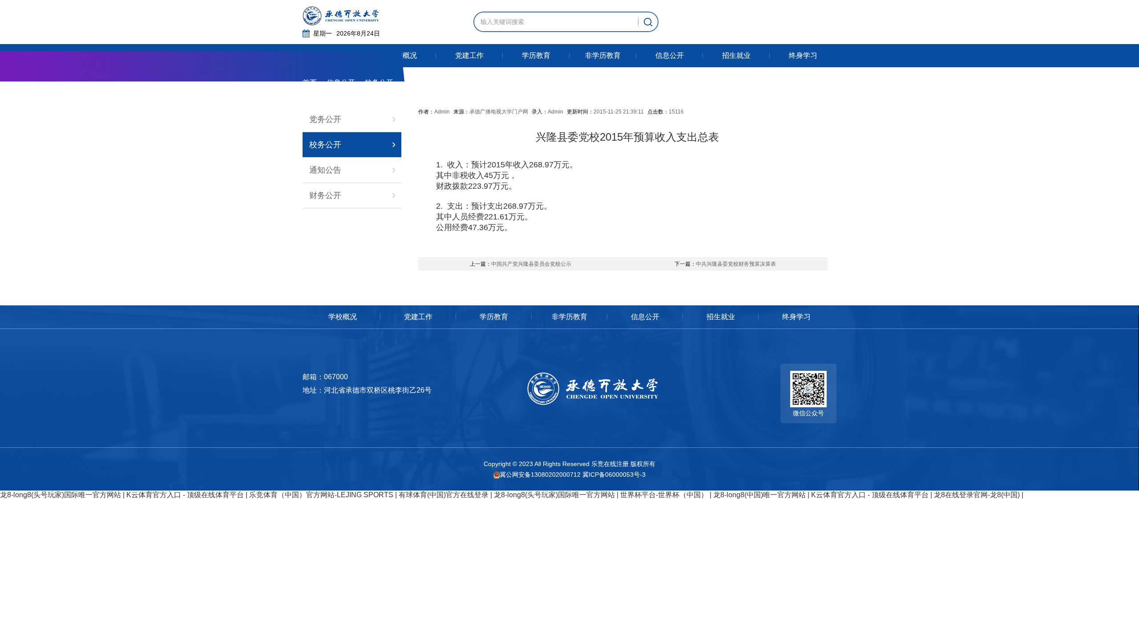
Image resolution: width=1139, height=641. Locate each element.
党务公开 (325, 119)
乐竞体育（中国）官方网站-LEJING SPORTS (321, 495)
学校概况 (342, 316)
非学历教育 (569, 316)
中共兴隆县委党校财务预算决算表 (725, 264)
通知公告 (325, 170)
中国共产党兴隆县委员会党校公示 (520, 264)
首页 (310, 82)
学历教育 (494, 316)
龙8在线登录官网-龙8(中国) (977, 495)
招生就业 (721, 316)
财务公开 (325, 195)
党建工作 (418, 316)
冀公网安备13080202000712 (540, 474)
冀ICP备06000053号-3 (614, 474)
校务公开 (325, 144)
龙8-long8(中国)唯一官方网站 (759, 495)
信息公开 (341, 82)
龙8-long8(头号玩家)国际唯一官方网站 (60, 495)
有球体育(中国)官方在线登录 (444, 495)
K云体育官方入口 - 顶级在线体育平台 (185, 495)
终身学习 (796, 316)
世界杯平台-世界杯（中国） (664, 495)
